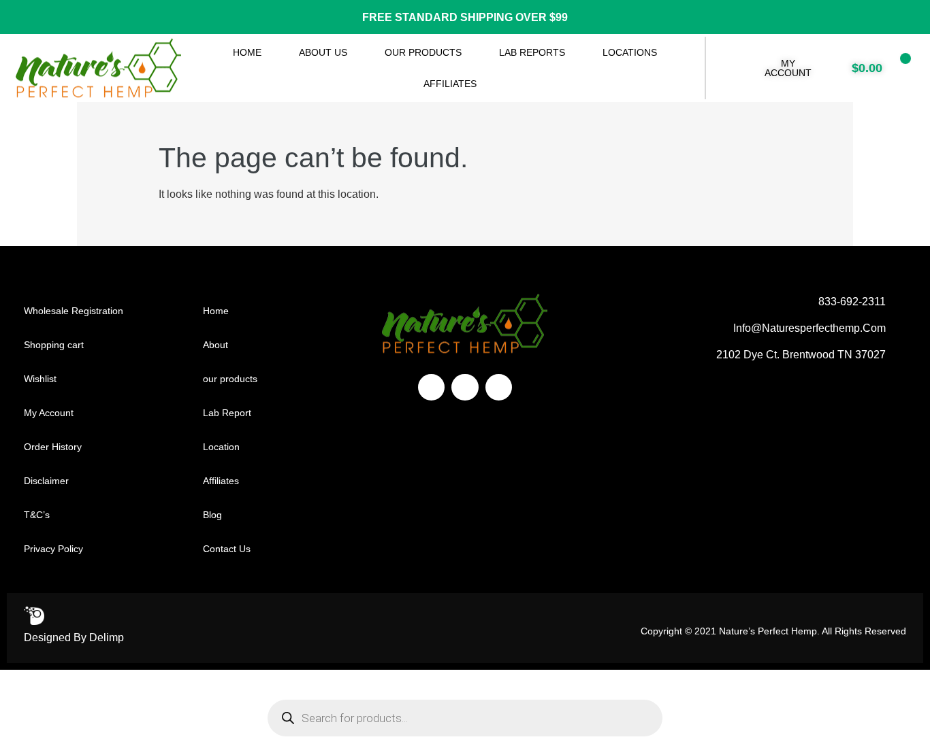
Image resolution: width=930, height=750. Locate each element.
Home (247, 52)
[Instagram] (464, 387)
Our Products (423, 52)
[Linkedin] (498, 387)
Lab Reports (532, 52)
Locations (630, 52)
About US (323, 52)
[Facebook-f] (431, 387)
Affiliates (450, 83)
